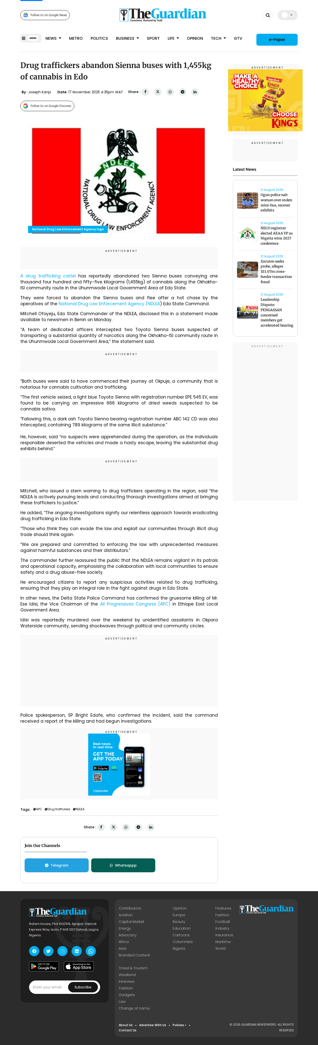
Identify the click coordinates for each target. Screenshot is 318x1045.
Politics (99, 38)
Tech (216, 38)
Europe (179, 914)
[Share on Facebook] (145, 92)
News (51, 38)
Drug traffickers (58, 809)
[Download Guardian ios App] (79, 966)
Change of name (134, 1008)
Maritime (223, 941)
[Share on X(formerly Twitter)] (157, 92)
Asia (122, 948)
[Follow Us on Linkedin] (77, 951)
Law (122, 1001)
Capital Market (131, 921)
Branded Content (134, 955)
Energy (125, 928)
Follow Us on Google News (49, 15)
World (220, 948)
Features (223, 908)
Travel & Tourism (133, 968)
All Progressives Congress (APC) (134, 604)
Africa (124, 941)
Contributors (130, 908)
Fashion (222, 914)
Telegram (59, 865)
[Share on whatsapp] (170, 92)
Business (125, 38)
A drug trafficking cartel (48, 276)
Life (171, 38)
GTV (238, 38)
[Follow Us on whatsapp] (91, 951)
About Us (126, 1025)
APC (39, 809)
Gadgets (127, 994)
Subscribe (83, 987)
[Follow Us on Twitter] (48, 951)
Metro (76, 38)
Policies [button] (178, 1025)
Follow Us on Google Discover (51, 106)
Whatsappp (126, 865)
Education (182, 928)
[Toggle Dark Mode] (287, 15)
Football (222, 921)
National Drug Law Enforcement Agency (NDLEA (109, 304)
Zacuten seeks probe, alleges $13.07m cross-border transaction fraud (276, 271)
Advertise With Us (152, 1025)
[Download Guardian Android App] (44, 966)
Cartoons (181, 935)
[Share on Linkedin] (195, 92)
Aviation (126, 914)
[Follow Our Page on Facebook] (34, 951)
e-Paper (277, 39)
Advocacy (127, 935)
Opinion (195, 38)
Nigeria (179, 948)
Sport (153, 38)
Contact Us (127, 1030)
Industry (222, 928)
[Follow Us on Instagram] (62, 951)
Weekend (127, 974)
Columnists (183, 941)
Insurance (224, 935)
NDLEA (80, 809)
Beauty (179, 921)
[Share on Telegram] (182, 92)
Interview (126, 981)
